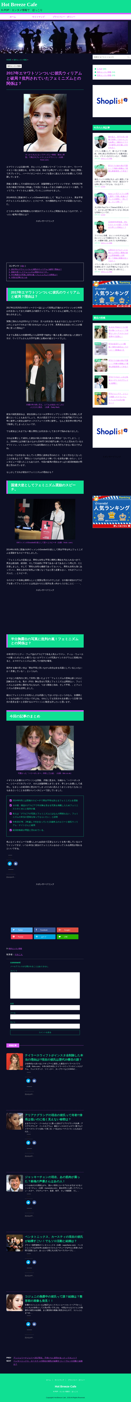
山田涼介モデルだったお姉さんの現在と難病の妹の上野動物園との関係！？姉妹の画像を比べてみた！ (118, 255)
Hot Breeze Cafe (19, 4)
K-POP (99, 69)
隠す (23, 266)
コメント (13, 971)
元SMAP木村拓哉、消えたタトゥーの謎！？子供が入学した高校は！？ (118, 224)
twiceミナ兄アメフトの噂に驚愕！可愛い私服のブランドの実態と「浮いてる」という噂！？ (118, 198)
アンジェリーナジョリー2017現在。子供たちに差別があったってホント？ (45, 1358)
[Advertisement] (45, 241)
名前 (12, 1004)
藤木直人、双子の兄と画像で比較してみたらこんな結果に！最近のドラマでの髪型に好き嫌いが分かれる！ (118, 142)
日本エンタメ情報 (104, 75)
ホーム (13, 17)
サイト (13, 1022)
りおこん (19, 954)
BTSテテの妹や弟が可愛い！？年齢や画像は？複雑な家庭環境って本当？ (118, 168)
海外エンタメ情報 (15, 949)
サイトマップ (38, 17)
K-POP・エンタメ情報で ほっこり (65, 1391)
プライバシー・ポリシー (64, 17)
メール (13, 1013)
